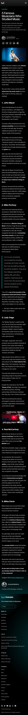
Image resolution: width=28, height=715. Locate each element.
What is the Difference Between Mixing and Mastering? (12, 647)
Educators (4, 629)
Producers (4, 626)
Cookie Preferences (6, 709)
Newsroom (4, 675)
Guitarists (3, 623)
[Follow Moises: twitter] (12, 706)
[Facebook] (17, 43)
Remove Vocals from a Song (8, 637)
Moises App (4, 655)
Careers (3, 681)
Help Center (4, 693)
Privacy (3, 687)
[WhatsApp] (3, 43)
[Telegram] (6, 43)
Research (3, 678)
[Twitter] (10, 43)
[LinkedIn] (14, 43)
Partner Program (5, 684)
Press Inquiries (5, 696)
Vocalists (3, 617)
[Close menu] (26, 3)
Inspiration (4, 9)
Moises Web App (5, 658)
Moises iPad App (5, 661)
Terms (2, 690)
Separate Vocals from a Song (9, 640)
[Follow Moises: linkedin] (10, 706)
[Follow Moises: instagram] (2, 706)
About (2, 669)
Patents (3, 699)
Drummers (4, 614)
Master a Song (5, 643)
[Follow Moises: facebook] (15, 706)
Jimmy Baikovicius (17, 577)
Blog (2, 672)
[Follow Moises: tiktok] (4, 706)
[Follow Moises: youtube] (7, 706)
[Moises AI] (2, 3)
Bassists (3, 620)
